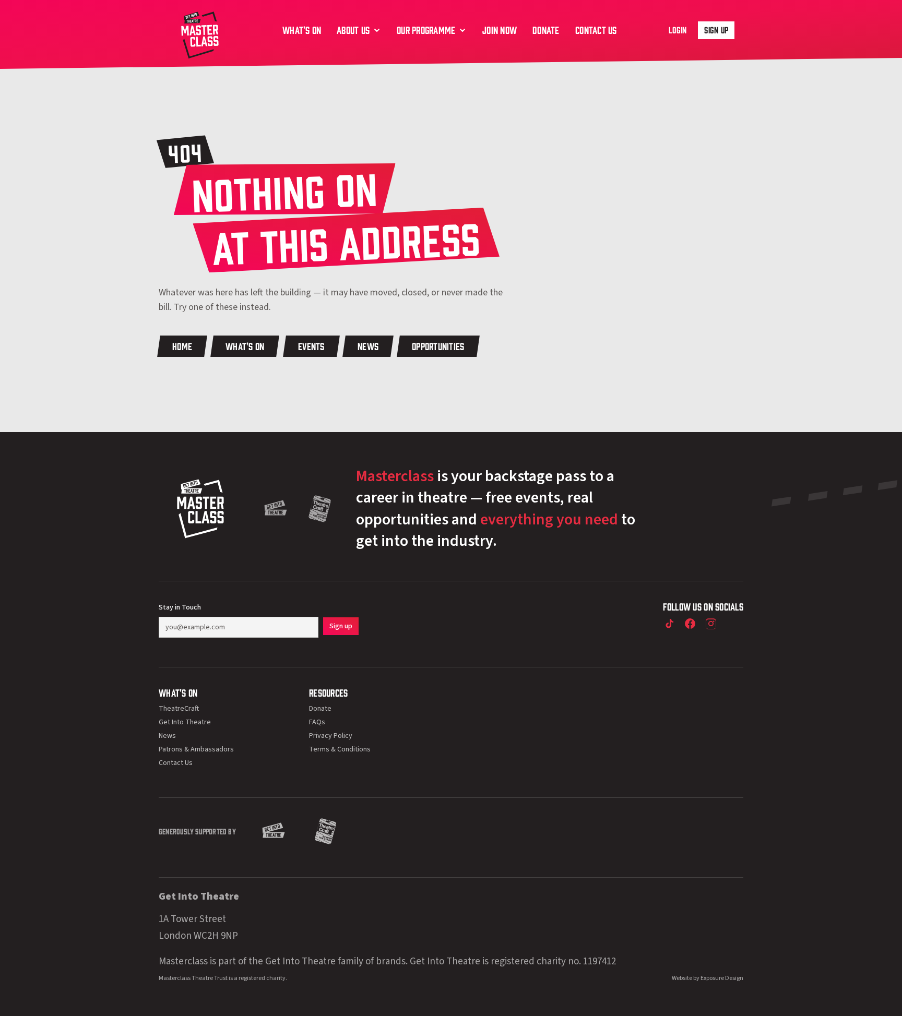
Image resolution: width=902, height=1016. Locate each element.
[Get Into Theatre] (275, 508)
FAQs (317, 722)
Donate (320, 708)
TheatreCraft (179, 708)
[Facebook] (690, 623)
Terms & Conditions (340, 749)
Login (677, 30)
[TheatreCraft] (320, 508)
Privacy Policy (330, 736)
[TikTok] (669, 623)
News (167, 736)
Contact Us (176, 763)
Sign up (716, 30)
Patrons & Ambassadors (196, 749)
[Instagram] (711, 623)
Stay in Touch (180, 607)
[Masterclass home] (200, 34)
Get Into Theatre (185, 722)
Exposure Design (722, 978)
